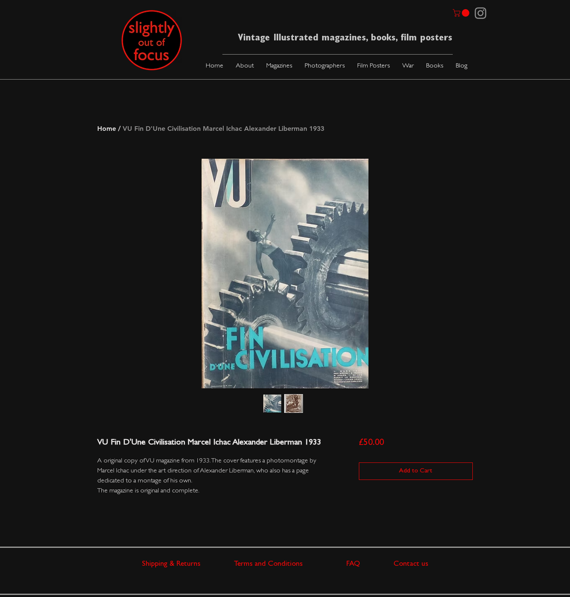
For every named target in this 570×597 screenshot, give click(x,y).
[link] (462, 13)
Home (106, 128)
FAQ (369, 564)
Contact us (410, 564)
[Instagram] (480, 13)
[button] (279, 66)
